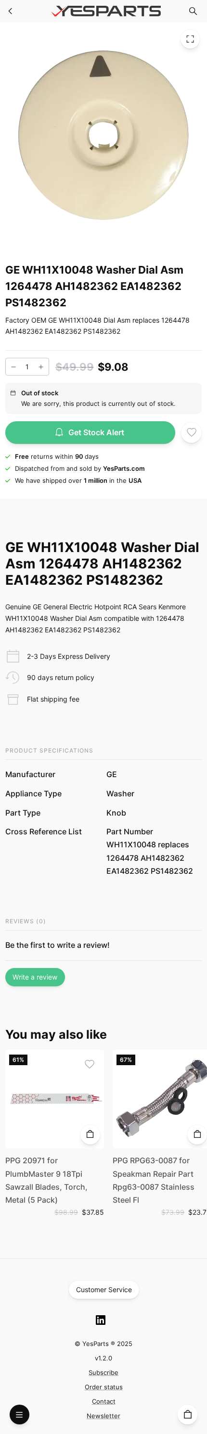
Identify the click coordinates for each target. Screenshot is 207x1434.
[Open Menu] (19, 1414)
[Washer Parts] (10, 11)
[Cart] (187, 1414)
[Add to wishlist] (191, 432)
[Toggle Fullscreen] (190, 39)
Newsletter (103, 1416)
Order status (104, 1387)
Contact (104, 1401)
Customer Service (104, 1289)
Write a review (35, 977)
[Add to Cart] (90, 1135)
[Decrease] (13, 367)
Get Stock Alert (96, 432)
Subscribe (103, 1372)
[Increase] (41, 367)
